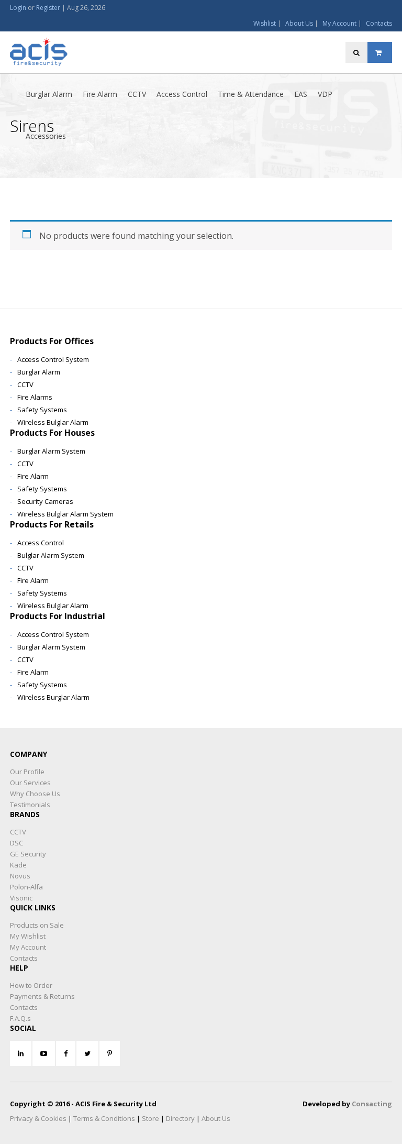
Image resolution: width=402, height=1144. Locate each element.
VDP (325, 94)
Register (48, 7)
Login (18, 7)
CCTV (137, 94)
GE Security (28, 854)
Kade (18, 865)
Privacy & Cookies (38, 1118)
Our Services (30, 782)
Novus (20, 876)
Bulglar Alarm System (50, 555)
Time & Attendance (251, 94)
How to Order (31, 985)
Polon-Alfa (26, 887)
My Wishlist (28, 936)
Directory (180, 1118)
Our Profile (27, 771)
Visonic (21, 898)
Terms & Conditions (104, 1118)
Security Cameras (45, 501)
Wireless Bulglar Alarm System (65, 514)
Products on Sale (37, 925)
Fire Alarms (34, 397)
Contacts (379, 23)
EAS (300, 94)
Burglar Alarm (49, 94)
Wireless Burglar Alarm (53, 697)
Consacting (372, 1103)
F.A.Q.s (20, 1018)
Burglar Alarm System (51, 451)
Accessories (46, 136)
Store (150, 1118)
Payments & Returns (42, 996)
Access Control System (53, 359)
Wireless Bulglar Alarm (52, 422)
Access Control (182, 94)
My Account (339, 23)
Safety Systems (42, 409)
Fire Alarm (100, 94)
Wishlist (264, 23)
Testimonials (30, 804)
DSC (16, 843)
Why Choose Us (35, 793)
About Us (299, 23)
